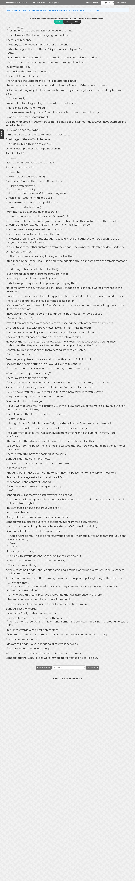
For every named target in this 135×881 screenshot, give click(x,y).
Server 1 (58, 21)
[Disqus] (68, 707)
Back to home (40, 2)
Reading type (53, 2)
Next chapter (121, 2)
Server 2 (67, 21)
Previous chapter (92, 2)
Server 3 (76, 21)
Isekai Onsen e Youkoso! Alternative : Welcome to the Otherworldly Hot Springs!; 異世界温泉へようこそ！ (19, 3)
